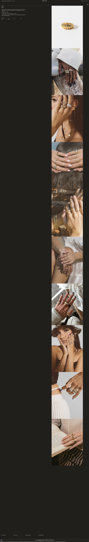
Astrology (13, 1)
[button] (2, 540)
